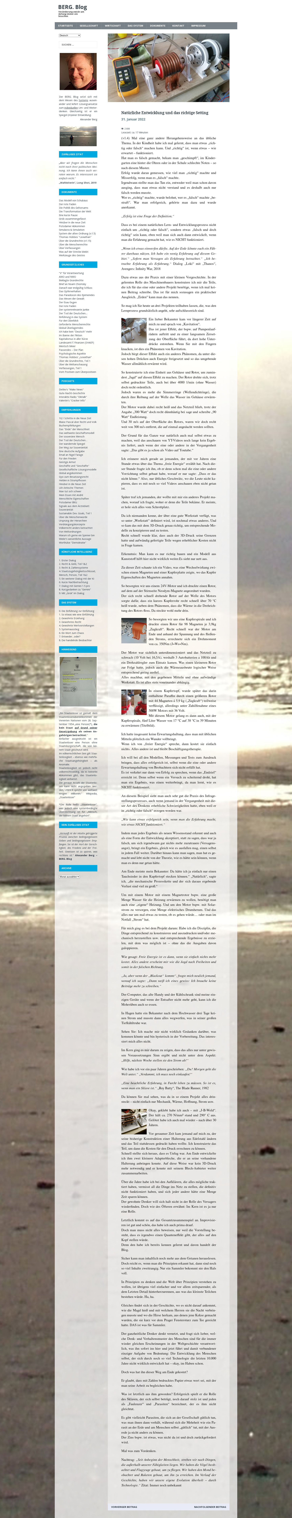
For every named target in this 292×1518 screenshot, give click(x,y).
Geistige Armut (67, 462)
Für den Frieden (67, 458)
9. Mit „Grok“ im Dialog (71, 593)
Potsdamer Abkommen (72, 226)
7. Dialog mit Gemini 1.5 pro (74, 586)
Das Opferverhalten (70, 291)
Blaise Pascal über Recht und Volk (77, 422)
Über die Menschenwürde (73, 517)
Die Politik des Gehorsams (73, 207)
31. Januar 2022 (133, 119)
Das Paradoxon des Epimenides (77, 295)
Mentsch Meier (67, 346)
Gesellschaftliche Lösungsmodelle (77, 469)
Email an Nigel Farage (71, 454)
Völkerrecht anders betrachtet (76, 527)
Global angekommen (70, 473)
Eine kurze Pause (68, 215)
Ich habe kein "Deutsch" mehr (75, 331)
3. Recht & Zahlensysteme (73, 567)
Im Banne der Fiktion (70, 335)
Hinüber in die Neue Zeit (72, 484)
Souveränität (66, 509)
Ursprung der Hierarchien (73, 520)
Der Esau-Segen (68, 302)
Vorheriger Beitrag (124, 1507)
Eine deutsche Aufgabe (72, 451)
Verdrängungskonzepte (72, 524)
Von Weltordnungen (70, 531)
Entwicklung (84, 115)
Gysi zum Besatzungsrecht (74, 476)
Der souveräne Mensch (71, 436)
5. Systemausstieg (69, 629)
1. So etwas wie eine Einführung (76, 614)
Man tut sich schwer (70, 491)
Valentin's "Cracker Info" (72, 400)
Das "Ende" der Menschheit (74, 429)
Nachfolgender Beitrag (210, 1507)
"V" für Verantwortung (71, 273)
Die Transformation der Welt (75, 211)
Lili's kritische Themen (71, 487)
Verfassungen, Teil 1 (70, 368)
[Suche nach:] (78, 44)
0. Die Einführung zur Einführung (76, 611)
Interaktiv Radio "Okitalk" (73, 396)
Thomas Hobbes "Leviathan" (75, 237)
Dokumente (157, 25)
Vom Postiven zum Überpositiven (77, 371)
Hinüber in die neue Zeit (72, 222)
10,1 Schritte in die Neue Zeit (75, 418)
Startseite (65, 25)
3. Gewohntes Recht (70, 622)
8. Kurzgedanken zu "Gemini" (75, 589)
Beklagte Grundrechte (71, 280)
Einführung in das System (73, 317)
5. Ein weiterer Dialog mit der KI (76, 578)
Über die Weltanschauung (73, 364)
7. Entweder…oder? (69, 636)
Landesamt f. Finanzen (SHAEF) (76, 342)
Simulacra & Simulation (71, 229)
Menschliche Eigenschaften (74, 498)
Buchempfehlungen (70, 425)
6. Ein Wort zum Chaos (71, 633)
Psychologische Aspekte (72, 353)
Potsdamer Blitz (68, 502)
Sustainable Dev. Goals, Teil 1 (75, 513)
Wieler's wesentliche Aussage (75, 538)
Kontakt (178, 25)
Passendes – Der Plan (71, 349)
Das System (135, 25)
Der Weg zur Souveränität (73, 447)
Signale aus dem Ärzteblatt (74, 506)
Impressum (198, 25)
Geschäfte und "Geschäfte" (74, 465)
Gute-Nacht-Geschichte (72, 393)
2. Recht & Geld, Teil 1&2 (73, 564)
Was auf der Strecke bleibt (73, 251)
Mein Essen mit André (71, 495)
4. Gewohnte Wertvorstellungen (76, 625)
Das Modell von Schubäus (73, 200)
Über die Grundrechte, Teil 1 (74, 360)
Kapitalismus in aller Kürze (73, 338)
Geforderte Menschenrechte (74, 324)
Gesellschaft (89, 25)
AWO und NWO (67, 276)
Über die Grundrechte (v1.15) (75, 240)
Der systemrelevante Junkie (74, 309)
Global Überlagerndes (71, 327)
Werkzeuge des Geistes (72, 255)
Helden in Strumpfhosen (72, 480)
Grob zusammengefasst (72, 218)
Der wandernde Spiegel (72, 443)
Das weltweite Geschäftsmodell (76, 433)
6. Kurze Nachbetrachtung (73, 582)
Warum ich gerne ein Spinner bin (77, 535)
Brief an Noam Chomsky (72, 284)
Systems (83, 100)
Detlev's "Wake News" (71, 389)
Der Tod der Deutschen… (73, 313)
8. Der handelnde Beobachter (75, 640)
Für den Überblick (68, 320)
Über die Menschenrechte (73, 244)
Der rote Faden (67, 204)
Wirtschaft (113, 25)
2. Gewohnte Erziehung (71, 618)
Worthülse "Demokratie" (72, 542)
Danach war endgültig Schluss (75, 287)
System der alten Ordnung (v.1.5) (77, 233)
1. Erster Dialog (67, 560)
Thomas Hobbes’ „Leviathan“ (75, 357)
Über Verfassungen (69, 248)
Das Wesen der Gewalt (71, 298)
